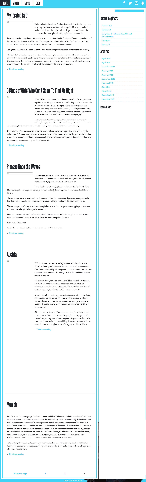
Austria (12, 254)
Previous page (20, 473)
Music (27, 3)
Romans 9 (106, 44)
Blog (38, 3)
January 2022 (107, 75)
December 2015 (108, 95)
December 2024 (108, 66)
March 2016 (106, 91)
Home (5, 3)
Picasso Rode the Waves (23, 166)
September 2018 (108, 79)
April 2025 (106, 62)
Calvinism (106, 40)
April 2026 (106, 58)
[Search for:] (122, 11)
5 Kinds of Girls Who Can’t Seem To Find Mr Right (40, 90)
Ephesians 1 (106, 29)
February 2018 (107, 83)
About (16, 3)
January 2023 (107, 70)
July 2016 (106, 87)
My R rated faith (17, 15)
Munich (12, 404)
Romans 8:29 (107, 25)
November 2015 (108, 99)
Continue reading (16, 69)
